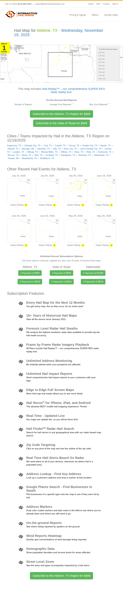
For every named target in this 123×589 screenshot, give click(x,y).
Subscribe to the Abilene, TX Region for (61, 114)
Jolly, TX (57, 149)
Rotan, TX (26, 155)
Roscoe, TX (13, 155)
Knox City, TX (70, 149)
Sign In (115, 4)
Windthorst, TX (47, 158)
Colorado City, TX (32, 145)
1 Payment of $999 (30, 273)
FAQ (98, 4)
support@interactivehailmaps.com (50, 4)
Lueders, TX (18, 152)
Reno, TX (78, 152)
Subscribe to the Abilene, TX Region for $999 (61, 575)
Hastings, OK (28, 149)
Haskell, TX (13, 149)
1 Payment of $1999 (93, 273)
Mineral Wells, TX (49, 152)
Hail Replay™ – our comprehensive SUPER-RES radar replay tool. (73, 90)
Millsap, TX (32, 152)
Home (91, 4)
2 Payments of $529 (30, 281)
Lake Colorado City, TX (91, 149)
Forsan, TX (74, 145)
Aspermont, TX (14, 145)
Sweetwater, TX (101, 155)
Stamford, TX (84, 155)
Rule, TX (38, 155)
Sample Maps (111, 14)
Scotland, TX (52, 155)
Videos (95, 14)
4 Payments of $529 (93, 281)
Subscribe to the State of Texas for (61, 123)
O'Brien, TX (66, 152)
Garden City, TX (89, 145)
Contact (106, 4)
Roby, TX (90, 152)
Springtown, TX (68, 155)
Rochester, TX (104, 152)
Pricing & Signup (77, 14)
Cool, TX (48, 145)
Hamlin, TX (105, 145)
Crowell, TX (60, 145)
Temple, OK (13, 158)
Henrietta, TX (43, 149)
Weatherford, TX (29, 158)
